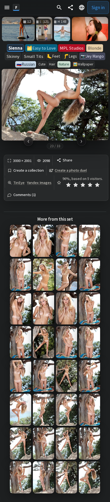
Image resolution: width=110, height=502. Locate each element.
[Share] (70, 7)
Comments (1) (24, 195)
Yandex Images (39, 182)
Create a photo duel (71, 170)
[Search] (59, 7)
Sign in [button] (98, 7)
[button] (7, 7)
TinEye (19, 182)
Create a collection (28, 170)
